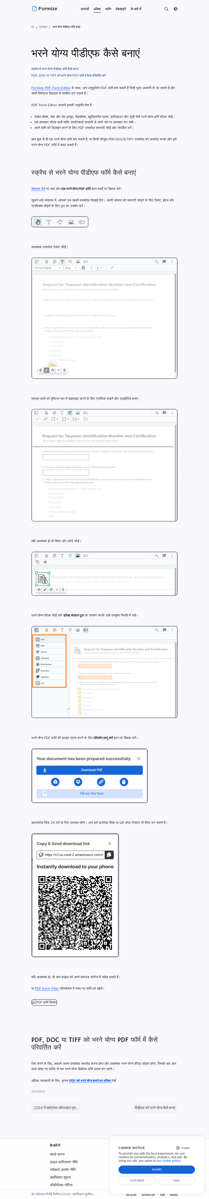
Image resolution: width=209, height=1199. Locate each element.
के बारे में (55, 1145)
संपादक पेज (38, 189)
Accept (157, 1169)
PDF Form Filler (47, 988)
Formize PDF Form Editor (51, 88)
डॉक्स (97, 9)
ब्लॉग (108, 9)
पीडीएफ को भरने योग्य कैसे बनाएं (155, 1107)
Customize (137, 1180)
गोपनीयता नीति (148, 1194)
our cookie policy (168, 1160)
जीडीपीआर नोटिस (61, 1185)
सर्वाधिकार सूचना (60, 1177)
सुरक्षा (162, 1194)
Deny (176, 1180)
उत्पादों (85, 9)
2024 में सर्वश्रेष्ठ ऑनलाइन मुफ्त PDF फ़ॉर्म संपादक (68, 1107)
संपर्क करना (57, 1154)
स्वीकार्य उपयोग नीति (63, 1169)
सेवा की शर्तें (131, 1194)
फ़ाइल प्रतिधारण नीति (64, 1162)
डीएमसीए (174, 1194)
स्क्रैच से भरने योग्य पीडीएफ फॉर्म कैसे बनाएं (54, 69)
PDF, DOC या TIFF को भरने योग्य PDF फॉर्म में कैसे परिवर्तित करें (68, 75)
